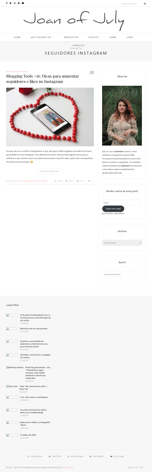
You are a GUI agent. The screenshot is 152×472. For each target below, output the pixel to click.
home (17, 37)
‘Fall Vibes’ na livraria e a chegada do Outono (35, 356)
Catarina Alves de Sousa (33, 181)
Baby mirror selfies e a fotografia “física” (35, 423)
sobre (113, 37)
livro (130, 37)
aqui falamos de (41, 37)
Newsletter (71, 37)
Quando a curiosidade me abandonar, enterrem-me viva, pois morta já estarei (34, 344)
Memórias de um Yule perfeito (33, 328)
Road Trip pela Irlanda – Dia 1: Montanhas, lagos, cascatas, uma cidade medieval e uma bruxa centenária (37, 372)
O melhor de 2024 (28, 435)
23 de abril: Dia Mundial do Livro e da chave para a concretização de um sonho (35, 318)
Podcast (93, 37)
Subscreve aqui (113, 208)
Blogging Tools (18, 71)
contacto (78, 45)
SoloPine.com (67, 467)
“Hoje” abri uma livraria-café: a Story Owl (33, 387)
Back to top (136, 467)
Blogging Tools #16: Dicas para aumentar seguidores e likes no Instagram (42, 78)
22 (92, 72)
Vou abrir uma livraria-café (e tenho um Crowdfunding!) (33, 411)
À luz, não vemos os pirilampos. (34, 397)
